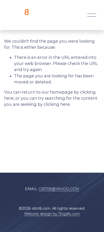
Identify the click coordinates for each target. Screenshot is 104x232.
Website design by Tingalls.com (52, 214)
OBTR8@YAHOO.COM (59, 189)
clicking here (57, 104)
